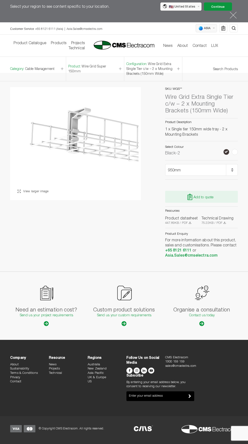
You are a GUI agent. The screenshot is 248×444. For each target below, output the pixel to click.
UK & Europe (97, 377)
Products (58, 43)
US (90, 381)
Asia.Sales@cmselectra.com (84, 29)
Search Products (225, 69)
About (182, 46)
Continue (218, 7)
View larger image (35, 191)
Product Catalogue (30, 43)
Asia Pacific (96, 373)
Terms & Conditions (24, 373)
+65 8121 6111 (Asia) (49, 29)
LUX (214, 46)
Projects (78, 43)
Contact (200, 46)
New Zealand (97, 368)
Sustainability (19, 368)
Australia (94, 364)
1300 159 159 (175, 361)
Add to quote (204, 197)
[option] (75, 143)
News (168, 46)
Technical (77, 48)
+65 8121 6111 (178, 251)
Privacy (15, 377)
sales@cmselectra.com (180, 366)
